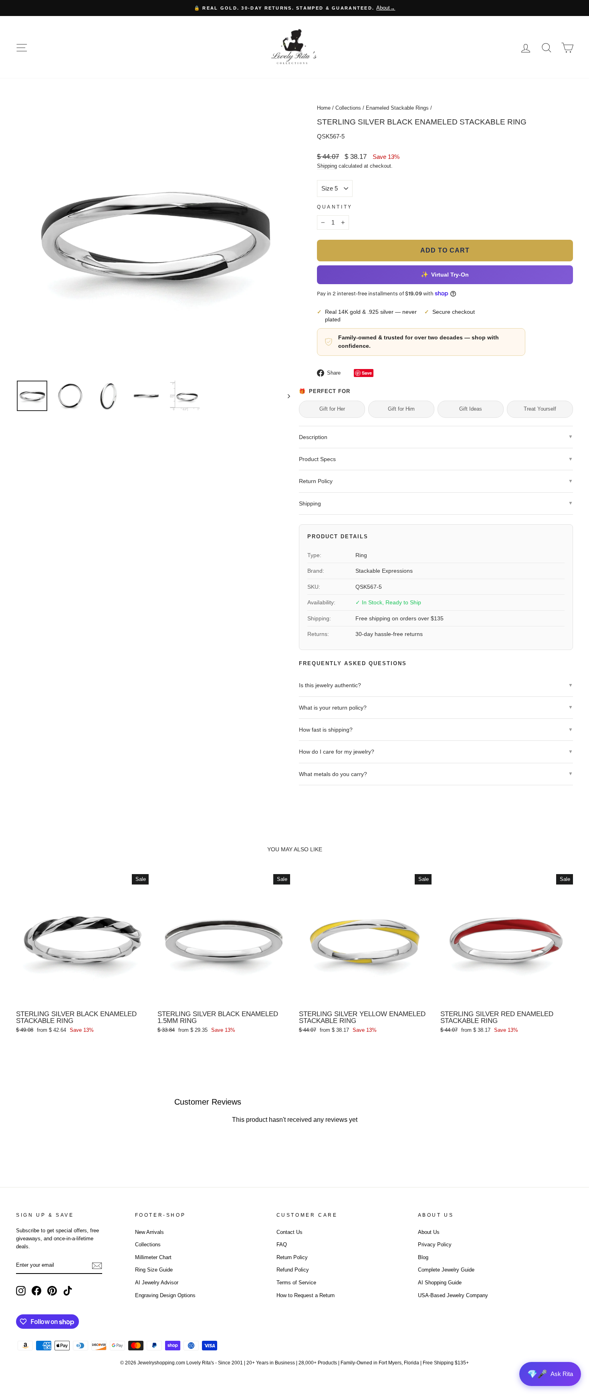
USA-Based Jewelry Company (453, 1295)
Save (367, 373)
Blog (423, 1257)
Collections (348, 108)
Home (324, 108)
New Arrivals (149, 1232)
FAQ (281, 1245)
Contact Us (289, 1232)
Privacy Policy (435, 1245)
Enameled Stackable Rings (397, 108)
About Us (429, 1232)
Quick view (82, 997)
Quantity (335, 207)
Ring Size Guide (154, 1270)
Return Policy (292, 1257)
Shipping (327, 166)
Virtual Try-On (445, 274)
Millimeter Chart (153, 1257)
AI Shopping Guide (440, 1283)
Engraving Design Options (165, 1295)
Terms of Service (296, 1283)
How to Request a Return (305, 1295)
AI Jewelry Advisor (156, 1283)
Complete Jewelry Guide (446, 1270)
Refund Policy (292, 1270)
